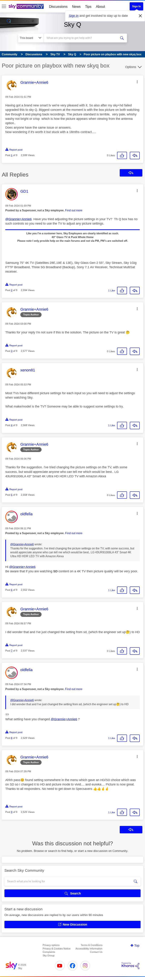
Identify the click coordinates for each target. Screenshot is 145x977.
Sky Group (48, 955)
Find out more (73, 210)
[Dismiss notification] (140, 16)
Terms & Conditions (91, 945)
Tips (88, 6)
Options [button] (130, 67)
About (100, 6)
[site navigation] (4, 6)
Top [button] (136, 945)
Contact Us (96, 951)
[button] (137, 81)
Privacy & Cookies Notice (57, 948)
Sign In (136, 6)
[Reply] (135, 155)
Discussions (58, 6)
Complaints (49, 951)
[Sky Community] (26, 6)
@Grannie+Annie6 (18, 219)
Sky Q (72, 24)
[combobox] (81, 38)
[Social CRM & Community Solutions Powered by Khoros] (130, 965)
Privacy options (51, 945)
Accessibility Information (89, 948)
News (76, 6)
